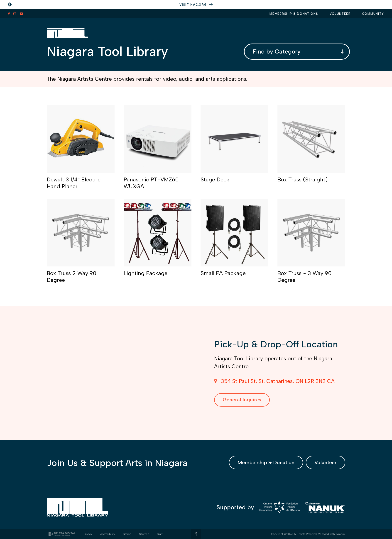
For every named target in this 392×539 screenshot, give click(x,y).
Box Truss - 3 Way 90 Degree (304, 276)
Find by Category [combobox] (277, 51)
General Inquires (242, 400)
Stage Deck (215, 179)
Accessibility (107, 534)
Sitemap (144, 534)
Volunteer (340, 13)
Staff (160, 534)
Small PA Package (223, 273)
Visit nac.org (193, 4)
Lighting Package (145, 273)
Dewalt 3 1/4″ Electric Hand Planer (73, 183)
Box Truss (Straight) (302, 179)
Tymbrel (340, 534)
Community (373, 13)
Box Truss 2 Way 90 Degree (71, 276)
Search (127, 534)
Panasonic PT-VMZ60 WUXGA (151, 183)
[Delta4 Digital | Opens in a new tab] (62, 534)
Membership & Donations (294, 13)
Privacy (87, 534)
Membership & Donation (266, 462)
